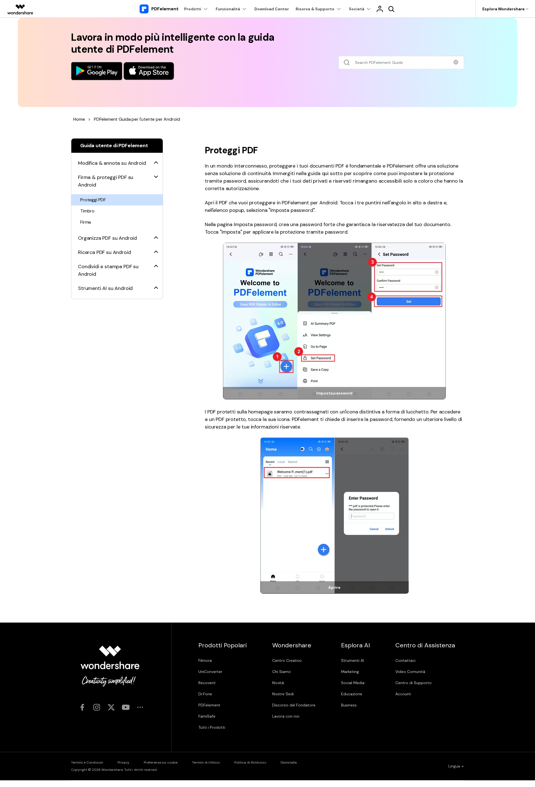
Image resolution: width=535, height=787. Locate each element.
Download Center (271, 8)
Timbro (87, 211)
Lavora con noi (285, 716)
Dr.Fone (205, 693)
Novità (278, 682)
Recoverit (207, 682)
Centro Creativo (287, 660)
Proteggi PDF (93, 200)
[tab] (117, 160)
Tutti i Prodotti (211, 727)
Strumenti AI (352, 660)
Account (403, 693)
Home (79, 119)
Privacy (123, 762)
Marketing (350, 671)
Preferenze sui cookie (160, 762)
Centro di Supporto (413, 682)
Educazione (351, 693)
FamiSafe (206, 716)
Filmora (205, 660)
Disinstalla (289, 762)
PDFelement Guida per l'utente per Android (137, 119)
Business (349, 705)
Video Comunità (410, 671)
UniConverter (210, 671)
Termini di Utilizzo (206, 762)
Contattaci (405, 660)
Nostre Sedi (283, 693)
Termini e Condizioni (87, 762)
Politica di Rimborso (250, 762)
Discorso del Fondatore (293, 705)
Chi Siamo (281, 671)
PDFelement (209, 705)
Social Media (352, 682)
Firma (85, 222)
